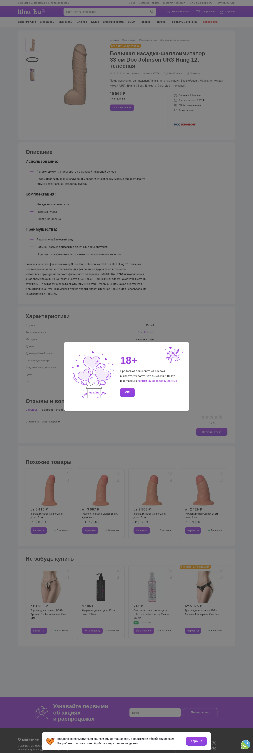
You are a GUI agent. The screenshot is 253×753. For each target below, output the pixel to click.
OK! (127, 392)
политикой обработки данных (157, 381)
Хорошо (196, 741)
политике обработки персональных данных (109, 743)
